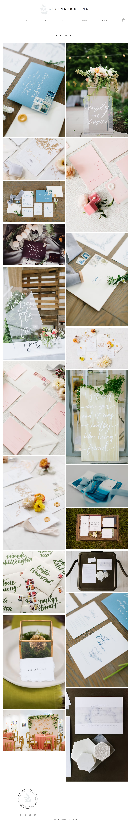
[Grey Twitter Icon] (30, 815)
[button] (123, 20)
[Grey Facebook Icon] (20, 815)
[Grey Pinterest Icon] (34, 815)
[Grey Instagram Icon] (25, 815)
